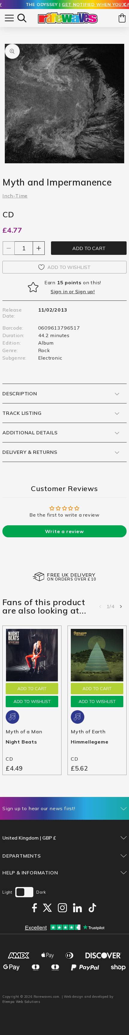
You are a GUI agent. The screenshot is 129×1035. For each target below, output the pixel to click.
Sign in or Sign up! (73, 291)
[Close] (124, 5)
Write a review (64, 531)
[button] (21, 18)
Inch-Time (15, 196)
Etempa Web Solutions (21, 1002)
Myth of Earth (88, 732)
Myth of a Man (24, 732)
